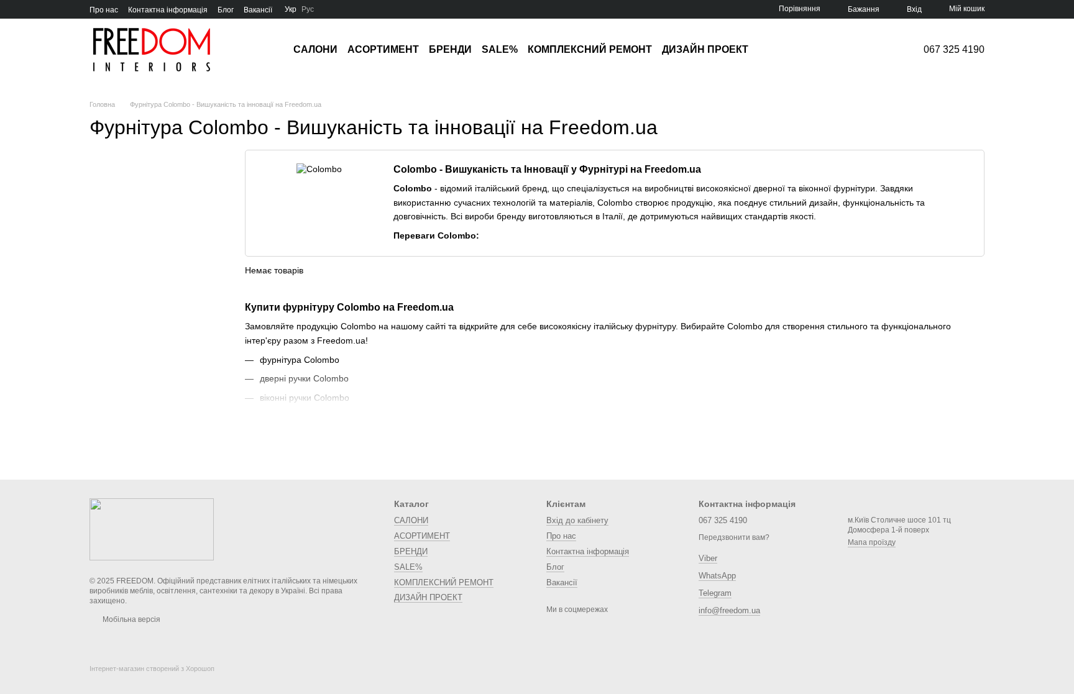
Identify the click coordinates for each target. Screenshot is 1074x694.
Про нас (104, 10)
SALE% (500, 49)
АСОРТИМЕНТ (383, 49)
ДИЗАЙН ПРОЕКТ (705, 49)
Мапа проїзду (872, 542)
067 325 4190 (954, 50)
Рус (307, 9)
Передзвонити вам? (734, 537)
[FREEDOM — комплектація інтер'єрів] (152, 528)
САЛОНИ (315, 49)
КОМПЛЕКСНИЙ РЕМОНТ (590, 49)
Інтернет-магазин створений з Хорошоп (152, 668)
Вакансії (258, 10)
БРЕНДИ (450, 49)
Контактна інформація (168, 10)
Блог (226, 10)
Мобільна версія (130, 619)
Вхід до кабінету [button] (577, 520)
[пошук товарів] (771, 50)
